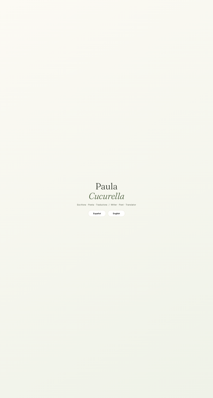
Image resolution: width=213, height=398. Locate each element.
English (116, 213)
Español (97, 213)
